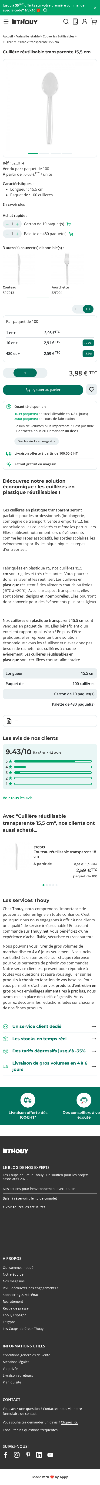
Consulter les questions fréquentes (30, 1430)
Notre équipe (13, 1274)
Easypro (9, 1322)
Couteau (9, 290)
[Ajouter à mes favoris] (91, 389)
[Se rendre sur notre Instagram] (17, 1455)
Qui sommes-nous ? (18, 1267)
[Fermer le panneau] (95, 8)
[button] (6, 21)
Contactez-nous (28, 431)
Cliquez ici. (69, 1422)
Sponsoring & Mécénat (20, 1294)
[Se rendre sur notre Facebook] (5, 1455)
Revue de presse (16, 1308)
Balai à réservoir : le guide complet (30, 1198)
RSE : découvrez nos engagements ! (30, 1288)
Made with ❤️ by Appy (50, 1477)
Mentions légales (16, 1362)
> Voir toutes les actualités (24, 1207)
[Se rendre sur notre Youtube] (50, 1455)
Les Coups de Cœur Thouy (23, 1328)
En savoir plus (14, 204)
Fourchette (60, 290)
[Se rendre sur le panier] (94, 21)
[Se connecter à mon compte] (84, 21)
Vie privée (10, 1368)
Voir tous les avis (18, 797)
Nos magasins (14, 1281)
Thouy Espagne (15, 1315)
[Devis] (75, 21)
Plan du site (12, 1382)
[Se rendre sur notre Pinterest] (28, 1455)
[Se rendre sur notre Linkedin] (39, 1455)
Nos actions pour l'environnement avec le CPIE (39, 1188)
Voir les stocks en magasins (36, 441)
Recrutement (13, 1301)
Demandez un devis (62, 431)
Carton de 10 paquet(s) (44, 223)
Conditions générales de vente (26, 1355)
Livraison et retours (18, 1375)
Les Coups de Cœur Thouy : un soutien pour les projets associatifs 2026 (46, 1177)
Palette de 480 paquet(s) (45, 233)
